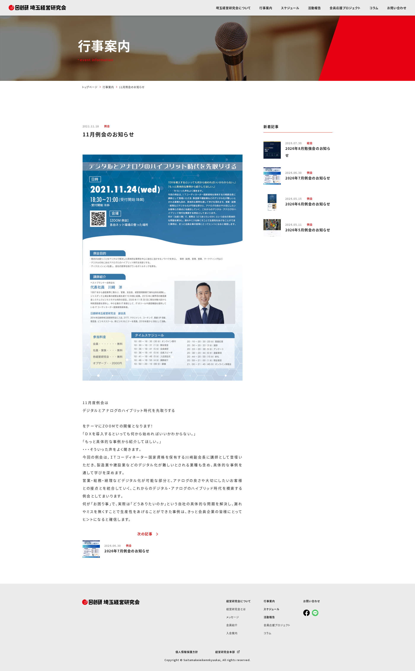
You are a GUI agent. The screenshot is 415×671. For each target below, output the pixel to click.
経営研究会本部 (225, 652)
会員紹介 (232, 625)
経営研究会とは (236, 609)
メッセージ (232, 617)
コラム (373, 8)
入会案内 (232, 633)
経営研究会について (238, 601)
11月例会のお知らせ (132, 87)
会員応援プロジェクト (345, 8)
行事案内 (265, 8)
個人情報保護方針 (187, 652)
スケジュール (290, 8)
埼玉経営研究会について (233, 8)
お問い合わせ (396, 8)
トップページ (89, 87)
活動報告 (314, 8)
